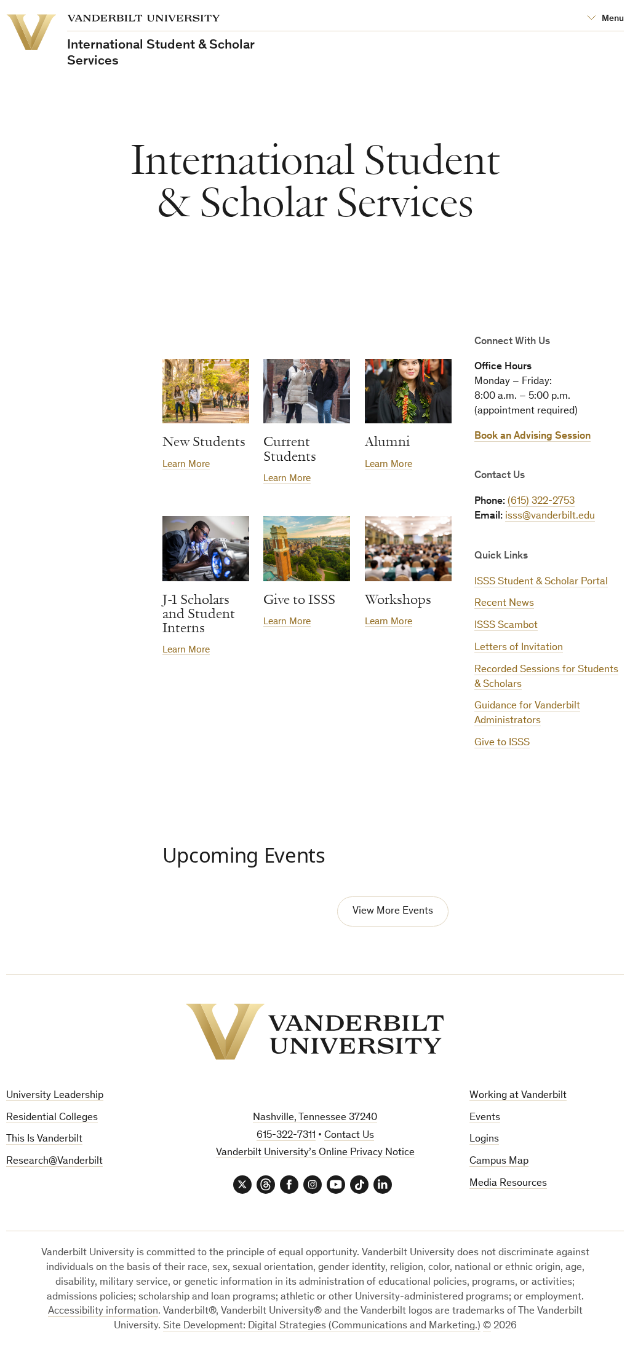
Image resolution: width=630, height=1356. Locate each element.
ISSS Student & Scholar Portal (541, 582)
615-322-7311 (286, 1136)
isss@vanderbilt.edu (550, 516)
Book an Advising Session (532, 436)
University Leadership (54, 1096)
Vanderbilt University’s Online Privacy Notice (315, 1153)
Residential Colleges (52, 1118)
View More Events (393, 911)
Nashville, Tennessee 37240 (315, 1118)
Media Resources (508, 1183)
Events (484, 1118)
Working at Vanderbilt (518, 1096)
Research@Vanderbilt (54, 1161)
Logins (484, 1139)
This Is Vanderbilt (44, 1139)
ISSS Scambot (506, 626)
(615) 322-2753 (541, 501)
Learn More (186, 464)
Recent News (504, 603)
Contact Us (349, 1136)
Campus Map (498, 1161)
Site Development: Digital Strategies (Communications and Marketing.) (321, 1326)
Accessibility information (103, 1311)
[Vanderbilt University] (315, 1032)
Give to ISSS (502, 743)
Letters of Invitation (518, 648)
